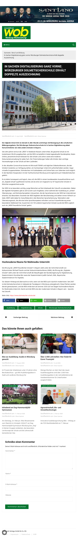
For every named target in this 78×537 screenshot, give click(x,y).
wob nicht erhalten (16, 2)
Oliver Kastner (42, 136)
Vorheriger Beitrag (20, 317)
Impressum (32, 2)
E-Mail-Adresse (11, 484)
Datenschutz (26, 534)
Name (8, 473)
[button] (73, 44)
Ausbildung (11, 308)
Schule (40, 308)
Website (8, 495)
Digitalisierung (26, 308)
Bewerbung (5, 4)
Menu (7, 45)
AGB (34, 534)
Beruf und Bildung (10, 335)
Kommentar (10, 451)
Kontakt (25, 2)
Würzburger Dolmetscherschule (60, 308)
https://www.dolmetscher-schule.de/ (22, 295)
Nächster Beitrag (57, 317)
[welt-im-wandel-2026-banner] (39, 14)
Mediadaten (5, 2)
